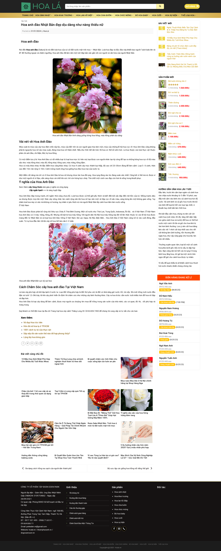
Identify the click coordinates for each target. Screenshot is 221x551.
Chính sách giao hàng (77, 513)
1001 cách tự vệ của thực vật (37, 330)
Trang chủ (27, 15)
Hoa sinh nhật (43, 15)
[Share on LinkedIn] (41, 343)
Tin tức (24, 21)
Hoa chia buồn (103, 15)
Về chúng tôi (74, 493)
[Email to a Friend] (32, 343)
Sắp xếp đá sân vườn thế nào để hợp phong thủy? (47, 333)
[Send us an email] (119, 528)
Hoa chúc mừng (123, 15)
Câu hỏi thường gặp (77, 508)
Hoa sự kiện (171, 15)
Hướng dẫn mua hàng (77, 498)
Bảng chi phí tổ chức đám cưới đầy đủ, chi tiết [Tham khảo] (181, 47)
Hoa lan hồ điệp (84, 15)
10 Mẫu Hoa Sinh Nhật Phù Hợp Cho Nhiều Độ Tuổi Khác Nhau (182, 39)
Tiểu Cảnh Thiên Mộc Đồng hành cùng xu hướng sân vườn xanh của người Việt (181, 56)
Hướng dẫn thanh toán (78, 503)
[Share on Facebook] (23, 343)
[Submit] (160, 6)
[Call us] (124, 528)
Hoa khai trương (63, 15)
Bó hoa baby (141, 15)
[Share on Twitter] (28, 343)
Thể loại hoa (187, 15)
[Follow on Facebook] (114, 528)
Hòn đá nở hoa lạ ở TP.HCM (36, 326)
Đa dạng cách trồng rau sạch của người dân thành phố (48, 468)
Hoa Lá (46, 31)
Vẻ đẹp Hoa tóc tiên (33, 322)
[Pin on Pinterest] (37, 343)
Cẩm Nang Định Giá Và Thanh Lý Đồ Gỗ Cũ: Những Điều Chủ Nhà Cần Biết (182, 65)
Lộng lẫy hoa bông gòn (34, 337)
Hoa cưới (156, 15)
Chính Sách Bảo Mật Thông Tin (81, 523)
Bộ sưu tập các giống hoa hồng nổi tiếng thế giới (128, 468)
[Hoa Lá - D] (41, 6)
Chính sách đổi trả (76, 518)
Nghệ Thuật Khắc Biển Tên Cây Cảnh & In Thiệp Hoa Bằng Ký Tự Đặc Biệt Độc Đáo (182, 29)
